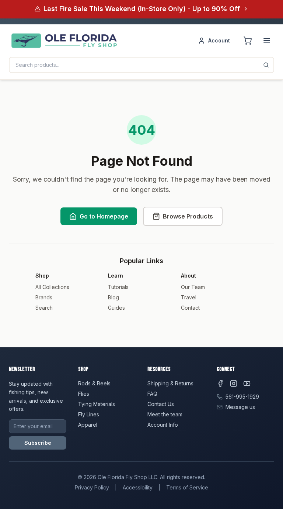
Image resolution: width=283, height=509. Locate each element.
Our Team (193, 287)
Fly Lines (88, 414)
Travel (188, 297)
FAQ (152, 394)
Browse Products (188, 216)
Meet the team (164, 414)
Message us (240, 407)
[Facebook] (220, 383)
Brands (43, 297)
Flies (83, 394)
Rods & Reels (94, 383)
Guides (116, 308)
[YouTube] (247, 383)
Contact (190, 308)
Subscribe (37, 443)
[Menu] (266, 40)
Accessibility (138, 487)
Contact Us (160, 404)
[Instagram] (233, 383)
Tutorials (118, 287)
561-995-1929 (242, 396)
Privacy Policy (92, 487)
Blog (113, 297)
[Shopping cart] (247, 40)
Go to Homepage (104, 216)
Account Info (162, 425)
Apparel (87, 425)
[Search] (266, 65)
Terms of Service (187, 487)
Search (44, 308)
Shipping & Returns (170, 383)
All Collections (52, 287)
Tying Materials (96, 404)
